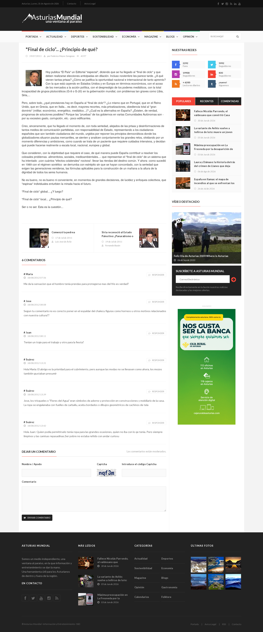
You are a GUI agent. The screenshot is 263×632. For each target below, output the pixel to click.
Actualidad (54, 36)
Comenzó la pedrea (63, 232)
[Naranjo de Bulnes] (198, 564)
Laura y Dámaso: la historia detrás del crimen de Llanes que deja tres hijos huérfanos (214, 166)
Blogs (170, 36)
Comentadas (230, 101)
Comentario (29, 481)
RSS (224, 624)
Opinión (188, 36)
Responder (158, 275)
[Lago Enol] (233, 564)
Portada (32, 36)
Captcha (102, 464)
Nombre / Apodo (32, 464)
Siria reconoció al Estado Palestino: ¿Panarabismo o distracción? (117, 236)
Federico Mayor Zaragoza (63, 56)
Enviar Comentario (38, 517)
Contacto (71, 3)
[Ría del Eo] (216, 582)
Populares (183, 101)
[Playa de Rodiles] (216, 564)
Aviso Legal (89, 3)
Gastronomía (169, 587)
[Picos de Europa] (233, 582)
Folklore (166, 596)
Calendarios (141, 596)
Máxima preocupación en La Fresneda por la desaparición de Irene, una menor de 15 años (213, 149)
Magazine (151, 36)
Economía (129, 36)
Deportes (77, 36)
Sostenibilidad (103, 36)
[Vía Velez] (198, 582)
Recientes (207, 101)
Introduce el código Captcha (139, 464)
